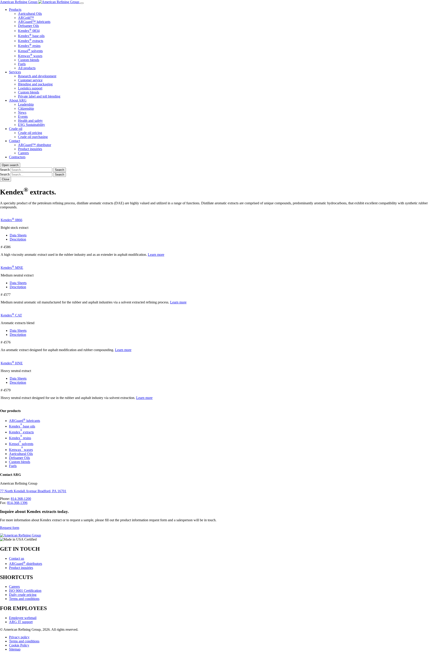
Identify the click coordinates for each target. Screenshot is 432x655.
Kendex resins (29, 46)
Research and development (37, 76)
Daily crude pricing (22, 595)
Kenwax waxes (30, 56)
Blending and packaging (35, 84)
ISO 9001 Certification (25, 591)
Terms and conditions (24, 599)
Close (5, 179)
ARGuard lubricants (24, 421)
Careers (23, 153)
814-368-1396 (17, 503)
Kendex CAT (11, 315)
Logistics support (30, 88)
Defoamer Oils (28, 26)
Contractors (17, 157)
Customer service (30, 80)
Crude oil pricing (30, 133)
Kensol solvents (30, 51)
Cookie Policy (19, 645)
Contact (14, 141)
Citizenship (26, 108)
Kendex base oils (31, 36)
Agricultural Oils (30, 14)
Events (23, 116)
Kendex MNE (12, 268)
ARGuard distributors (25, 564)
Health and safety (30, 121)
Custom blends (28, 60)
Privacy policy (19, 637)
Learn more (156, 254)
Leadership (26, 104)
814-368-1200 (21, 499)
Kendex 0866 (11, 220)
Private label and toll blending (39, 96)
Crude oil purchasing (33, 137)
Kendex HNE (12, 363)
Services (15, 72)
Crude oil (15, 129)
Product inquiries (30, 149)
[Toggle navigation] (82, 3)
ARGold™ (26, 18)
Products (15, 9)
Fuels (22, 64)
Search (5, 170)
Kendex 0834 (29, 31)
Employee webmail (22, 618)
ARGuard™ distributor (34, 145)
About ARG (18, 100)
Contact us (16, 558)
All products (27, 68)
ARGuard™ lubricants (34, 22)
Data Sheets (18, 235)
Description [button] (18, 239)
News (22, 112)
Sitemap (14, 649)
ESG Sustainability (31, 125)
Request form (9, 528)
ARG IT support (21, 622)
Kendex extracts (30, 41)
